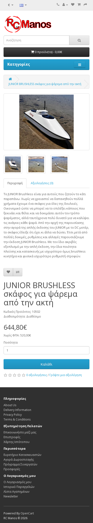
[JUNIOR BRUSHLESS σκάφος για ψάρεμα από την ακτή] (46, 121)
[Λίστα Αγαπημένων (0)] (72, 5)
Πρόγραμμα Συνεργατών (20, 464)
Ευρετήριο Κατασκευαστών (22, 455)
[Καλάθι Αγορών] (79, 5)
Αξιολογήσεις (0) (42, 183)
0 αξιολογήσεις (36, 375)
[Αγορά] (85, 5)
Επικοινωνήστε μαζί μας (20, 432)
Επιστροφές (12, 437)
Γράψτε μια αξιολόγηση (65, 375)
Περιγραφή (15, 183)
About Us (10, 405)
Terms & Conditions (17, 419)
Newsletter (11, 496)
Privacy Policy (13, 415)
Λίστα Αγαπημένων (16, 492)
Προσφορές (12, 469)
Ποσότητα (11, 342)
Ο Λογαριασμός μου (17, 482)
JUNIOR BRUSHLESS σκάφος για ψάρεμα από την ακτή (45, 84)
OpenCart (27, 513)
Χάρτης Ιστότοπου (17, 442)
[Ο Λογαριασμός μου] (65, 5)
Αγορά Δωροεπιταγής (19, 460)
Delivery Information (17, 410)
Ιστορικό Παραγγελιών (19, 487)
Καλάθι (46, 364)
